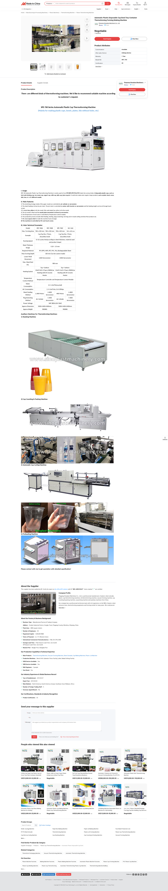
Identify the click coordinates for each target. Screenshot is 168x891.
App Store (25, 874)
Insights (121, 879)
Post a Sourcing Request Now (70, 737)
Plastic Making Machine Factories (67, 861)
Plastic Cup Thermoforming (49, 866)
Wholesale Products (84, 879)
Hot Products (48, 879)
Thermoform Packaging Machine (31, 853)
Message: (28, 722)
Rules (145, 9)
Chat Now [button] (135, 39)
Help (116, 9)
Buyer (106, 9)
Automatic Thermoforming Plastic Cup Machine (73, 866)
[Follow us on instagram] (138, 874)
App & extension (125, 9)
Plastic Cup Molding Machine (30, 866)
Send (34, 737)
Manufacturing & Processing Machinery (37, 12)
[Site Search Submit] (108, 3)
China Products (57, 879)
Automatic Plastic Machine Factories (90, 861)
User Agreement (93, 885)
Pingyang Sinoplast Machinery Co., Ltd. (109, 23)
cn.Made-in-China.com (100, 881)
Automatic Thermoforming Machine (75, 853)
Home (22, 12)
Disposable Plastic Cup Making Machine (83, 808)
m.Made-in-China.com (88, 881)
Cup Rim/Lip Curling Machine (29, 835)
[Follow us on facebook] (133, 874)
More (22, 869)
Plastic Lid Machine (91, 655)
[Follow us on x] (136, 874)
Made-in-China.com (76, 881)
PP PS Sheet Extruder (27, 832)
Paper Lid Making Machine (91, 829)
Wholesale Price (94, 879)
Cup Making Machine (79, 655)
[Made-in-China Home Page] (30, 3)
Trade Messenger (48, 874)
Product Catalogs (46, 825)
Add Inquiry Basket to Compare (56, 74)
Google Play (36, 874)
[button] (102, 3)
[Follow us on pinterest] (143, 874)
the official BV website (61, 589)
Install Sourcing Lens (64, 874)
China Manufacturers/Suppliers (70, 879)
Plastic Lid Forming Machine (91, 832)
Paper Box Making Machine (59, 829)
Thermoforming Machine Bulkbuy (99, 866)
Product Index (114, 879)
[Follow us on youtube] (141, 874)
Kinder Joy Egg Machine (27, 829)
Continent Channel (104, 879)
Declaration (102, 885)
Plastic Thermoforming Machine (85, 12)
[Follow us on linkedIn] (146, 874)
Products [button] (49, 3)
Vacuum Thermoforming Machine (53, 853)
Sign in (145, 4)
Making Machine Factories (47, 861)
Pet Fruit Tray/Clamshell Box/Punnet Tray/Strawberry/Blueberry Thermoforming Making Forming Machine (83, 775)
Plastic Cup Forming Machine (111, 861)
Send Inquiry (107, 39)
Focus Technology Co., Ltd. (71, 885)
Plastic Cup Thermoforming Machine (125, 832)
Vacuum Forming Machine (55, 655)
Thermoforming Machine (67, 12)
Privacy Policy (110, 885)
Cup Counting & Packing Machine (93, 835)
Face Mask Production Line (122, 829)
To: (30, 717)
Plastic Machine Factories (29, 861)
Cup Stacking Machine (58, 835)
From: (29, 713)
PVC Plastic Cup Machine (129, 861)
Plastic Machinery (54, 12)
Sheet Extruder (68, 655)
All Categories (27, 9)
